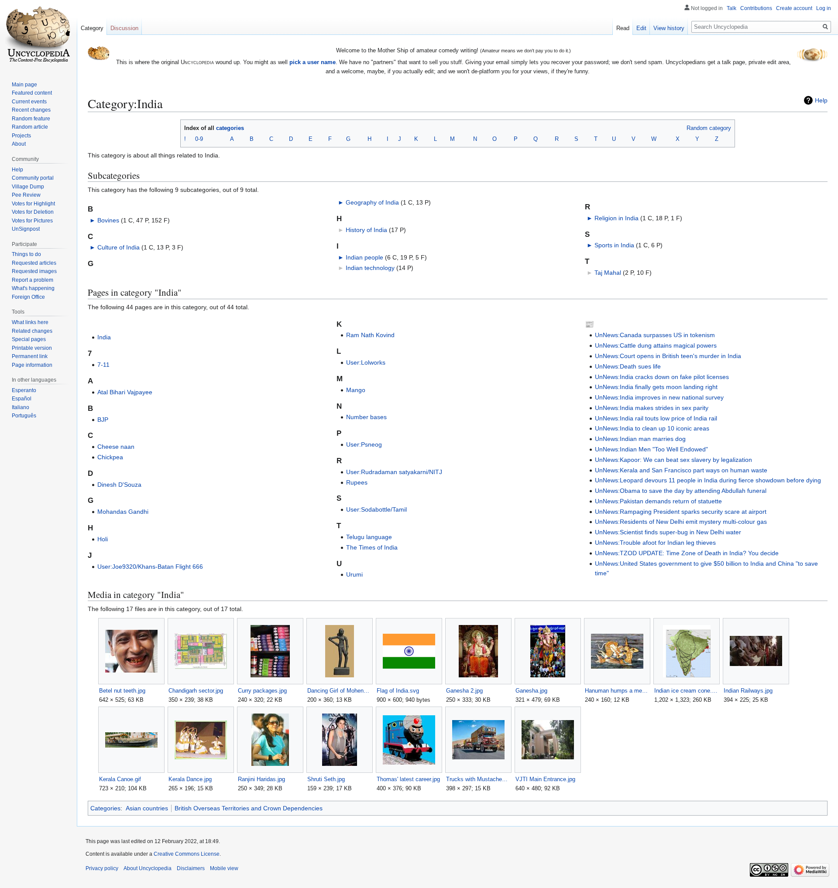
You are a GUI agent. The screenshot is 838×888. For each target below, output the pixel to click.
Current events (29, 102)
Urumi (354, 574)
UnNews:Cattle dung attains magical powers (656, 345)
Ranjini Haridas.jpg (261, 779)
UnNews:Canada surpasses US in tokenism (655, 334)
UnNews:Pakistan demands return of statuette (658, 501)
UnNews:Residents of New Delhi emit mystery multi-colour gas (681, 521)
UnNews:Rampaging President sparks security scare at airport (680, 511)
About (19, 144)
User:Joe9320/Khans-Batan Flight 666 (150, 566)
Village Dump (28, 187)
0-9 (199, 139)
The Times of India (372, 547)
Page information (32, 365)
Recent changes (31, 110)
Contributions (756, 8)
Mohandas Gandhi (122, 511)
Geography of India (372, 202)
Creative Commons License (187, 854)
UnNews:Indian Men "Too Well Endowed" (651, 449)
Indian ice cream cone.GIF (686, 690)
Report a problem (32, 280)
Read (622, 28)
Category (92, 28)
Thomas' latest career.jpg (408, 779)
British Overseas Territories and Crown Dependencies (249, 808)
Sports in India (614, 245)
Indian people (364, 257)
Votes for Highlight (33, 204)
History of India (366, 229)
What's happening (33, 288)
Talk (731, 8)
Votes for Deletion (33, 212)
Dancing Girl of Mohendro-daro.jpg (339, 690)
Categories (105, 808)
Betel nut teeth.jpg (122, 690)
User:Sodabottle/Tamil (376, 509)
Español (21, 399)
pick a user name (312, 62)
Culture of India (118, 247)
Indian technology (370, 267)
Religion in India (616, 218)
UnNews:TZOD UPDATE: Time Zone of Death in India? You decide (687, 553)
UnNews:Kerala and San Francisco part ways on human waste (681, 470)
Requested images (34, 271)
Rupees (356, 482)
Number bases (366, 416)
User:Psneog (364, 444)
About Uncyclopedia (148, 868)
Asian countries (147, 808)
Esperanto (24, 390)
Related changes (32, 331)
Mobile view (224, 868)
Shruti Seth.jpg (326, 779)
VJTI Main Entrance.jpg (545, 779)
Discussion (124, 28)
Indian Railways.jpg (748, 690)
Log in (823, 8)
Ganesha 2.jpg (464, 690)
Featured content (32, 93)
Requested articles (34, 263)
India (104, 337)
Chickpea (110, 457)
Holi (102, 539)
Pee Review (26, 195)
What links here (30, 322)
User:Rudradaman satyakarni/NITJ (394, 471)
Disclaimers (191, 868)
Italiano (20, 407)
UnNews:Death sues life (628, 366)
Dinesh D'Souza (119, 484)
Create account (794, 8)
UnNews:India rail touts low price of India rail (656, 418)
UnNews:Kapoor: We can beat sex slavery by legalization (673, 459)
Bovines (108, 220)
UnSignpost (26, 229)
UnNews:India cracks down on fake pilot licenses (662, 376)
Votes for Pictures (32, 221)
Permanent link (30, 356)
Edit (641, 28)
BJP (102, 419)
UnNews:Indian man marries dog (640, 438)
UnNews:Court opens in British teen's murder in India (668, 355)
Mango (355, 389)
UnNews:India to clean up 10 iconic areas (652, 428)
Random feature (31, 119)
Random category (709, 128)
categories (230, 128)
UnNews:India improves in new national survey (659, 397)
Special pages (29, 339)
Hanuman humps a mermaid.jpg (617, 690)
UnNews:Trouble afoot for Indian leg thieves (655, 542)
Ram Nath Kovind (370, 334)
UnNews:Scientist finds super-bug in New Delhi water (668, 532)
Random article (30, 127)
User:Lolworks (365, 362)
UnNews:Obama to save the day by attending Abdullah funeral (680, 490)
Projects (21, 136)
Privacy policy (102, 868)
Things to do (26, 254)
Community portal (33, 178)
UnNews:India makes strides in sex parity (651, 407)
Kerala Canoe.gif (120, 779)
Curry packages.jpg (262, 690)
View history (668, 28)
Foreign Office (28, 297)
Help (821, 100)
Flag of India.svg (398, 690)
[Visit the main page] (38, 35)
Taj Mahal (607, 272)
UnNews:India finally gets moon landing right (656, 386)
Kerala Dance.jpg (190, 779)
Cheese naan (115, 446)
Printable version (32, 348)
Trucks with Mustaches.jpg (478, 779)
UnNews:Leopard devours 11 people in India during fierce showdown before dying (708, 480)
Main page (24, 85)
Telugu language (369, 536)
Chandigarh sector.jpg (195, 690)
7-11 (103, 364)
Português (24, 416)
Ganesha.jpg (531, 690)
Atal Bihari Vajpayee (124, 392)
